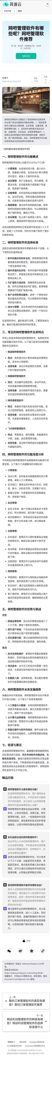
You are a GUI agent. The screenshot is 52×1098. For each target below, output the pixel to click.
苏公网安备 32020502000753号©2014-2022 (25, 1050)
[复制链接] (43, 951)
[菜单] (47, 4)
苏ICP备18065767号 (36, 1053)
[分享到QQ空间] (31, 951)
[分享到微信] (9, 951)
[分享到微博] (20, 951)
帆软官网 (22, 1042)
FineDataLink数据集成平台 (35, 1046)
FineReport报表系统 (36, 1042)
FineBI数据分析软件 (14, 1046)
